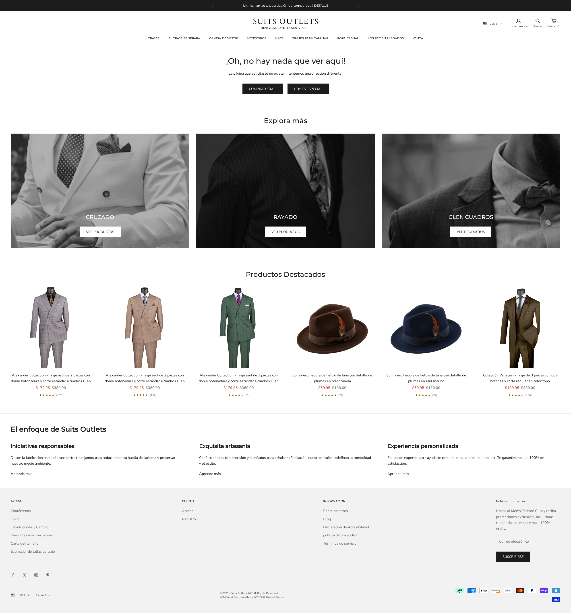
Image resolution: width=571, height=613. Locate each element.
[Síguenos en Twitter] (24, 575)
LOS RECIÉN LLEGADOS (386, 38)
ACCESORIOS (256, 38)
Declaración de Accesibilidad (346, 527)
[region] (285, 5)
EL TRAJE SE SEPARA (184, 38)
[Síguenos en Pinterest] (48, 575)
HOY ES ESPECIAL (308, 89)
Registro (189, 519)
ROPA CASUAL (348, 38)
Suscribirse (513, 556)
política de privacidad (340, 535)
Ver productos (100, 232)
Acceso (188, 510)
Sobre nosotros (335, 510)
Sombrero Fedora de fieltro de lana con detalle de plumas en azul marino (426, 378)
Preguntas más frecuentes (32, 535)
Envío (15, 519)
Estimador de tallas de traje (33, 551)
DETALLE (311, 6)
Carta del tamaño (24, 543)
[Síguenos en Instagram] (36, 575)
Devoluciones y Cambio (29, 527)
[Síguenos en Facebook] (13, 575)
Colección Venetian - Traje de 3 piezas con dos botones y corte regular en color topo (520, 378)
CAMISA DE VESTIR (223, 38)
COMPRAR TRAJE (263, 89)
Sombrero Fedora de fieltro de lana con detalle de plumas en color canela (332, 378)
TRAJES (153, 38)
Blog (327, 519)
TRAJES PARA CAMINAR (310, 38)
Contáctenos (21, 510)
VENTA (418, 38)
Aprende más (21, 473)
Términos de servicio (339, 543)
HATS (279, 38)
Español (41, 595)
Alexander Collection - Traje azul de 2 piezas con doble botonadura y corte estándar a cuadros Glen (51, 378)
